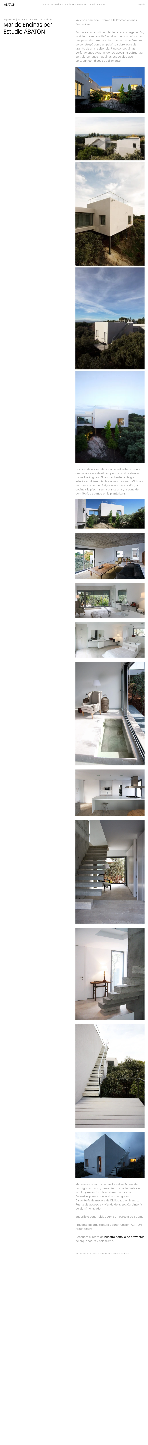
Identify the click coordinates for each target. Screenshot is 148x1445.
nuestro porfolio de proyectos (124, 1237)
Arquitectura (9, 19)
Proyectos (48, 4)
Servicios (58, 4)
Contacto (100, 4)
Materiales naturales (120, 1253)
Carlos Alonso (46, 19)
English (141, 4)
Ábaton (88, 1253)
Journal (91, 4)
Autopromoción (79, 4)
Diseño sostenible (101, 1253)
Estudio (67, 4)
